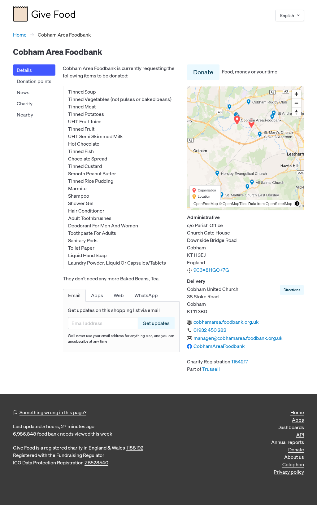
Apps (298, 419)
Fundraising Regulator (80, 455)
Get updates (156, 323)
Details (24, 70)
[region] (245, 148)
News (23, 92)
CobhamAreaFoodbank (219, 346)
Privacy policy (289, 471)
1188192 (134, 447)
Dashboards (290, 427)
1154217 (239, 361)
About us (294, 457)
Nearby (25, 114)
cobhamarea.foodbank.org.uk (226, 321)
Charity (25, 103)
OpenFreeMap (205, 203)
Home (20, 34)
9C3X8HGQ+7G (211, 269)
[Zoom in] (296, 94)
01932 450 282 (209, 330)
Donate (203, 72)
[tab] (74, 295)
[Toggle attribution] (297, 203)
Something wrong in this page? (53, 412)
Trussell (211, 369)
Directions (292, 289)
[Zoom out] (296, 103)
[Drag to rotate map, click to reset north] (296, 112)
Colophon (293, 464)
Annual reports (287, 442)
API (300, 434)
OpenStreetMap (279, 203)
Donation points (34, 81)
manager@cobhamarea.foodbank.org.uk (238, 338)
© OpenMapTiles (233, 203)
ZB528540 (96, 462)
